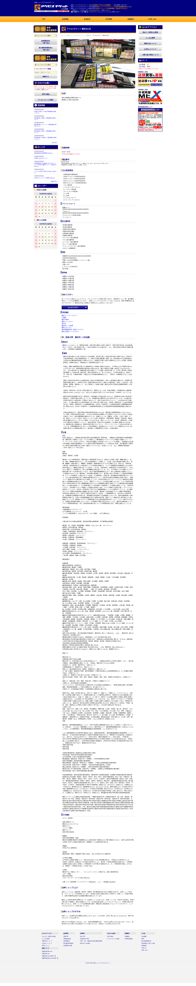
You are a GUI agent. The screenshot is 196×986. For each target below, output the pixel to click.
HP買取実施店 (129, 938)
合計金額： (143, 66)
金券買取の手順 (67, 945)
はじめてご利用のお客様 (49, 936)
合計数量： (143, 64)
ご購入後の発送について (150, 54)
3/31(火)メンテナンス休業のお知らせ (44, 178)
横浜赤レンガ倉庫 (67, 325)
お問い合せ (144, 950)
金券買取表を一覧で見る (45, 42)
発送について (46, 945)
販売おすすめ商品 (85, 943)
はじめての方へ (73, 307)
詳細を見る (54, 181)
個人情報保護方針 (146, 941)
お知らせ (143, 948)
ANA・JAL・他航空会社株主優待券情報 (91, 941)
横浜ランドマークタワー (69, 315)
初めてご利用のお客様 (150, 32)
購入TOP (82, 936)
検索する (46, 76)
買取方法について (150, 43)
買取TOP (65, 936)
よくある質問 (150, 38)
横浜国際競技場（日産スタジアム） (73, 329)
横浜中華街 (65, 319)
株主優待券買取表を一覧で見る (46, 49)
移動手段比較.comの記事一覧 (50, 958)
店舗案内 (127, 936)
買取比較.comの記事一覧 (49, 956)
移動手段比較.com (47, 951)
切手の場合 (46, 94)
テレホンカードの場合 (45, 100)
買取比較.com (46, 953)
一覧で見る (54, 142)
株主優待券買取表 (68, 943)
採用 (142, 938)
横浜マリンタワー (67, 321)
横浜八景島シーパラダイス (70, 331)
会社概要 (143, 936)
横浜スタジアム (67, 327)
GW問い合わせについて (40, 158)
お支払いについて (150, 49)
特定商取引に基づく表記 (148, 943)
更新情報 (143, 945)
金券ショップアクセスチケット (44, 2)
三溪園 (64, 317)
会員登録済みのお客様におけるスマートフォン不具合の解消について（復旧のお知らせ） (45, 165)
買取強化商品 (67, 938)
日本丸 (64, 323)
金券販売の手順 (84, 938)
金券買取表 (66, 941)
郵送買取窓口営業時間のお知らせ (43, 153)
